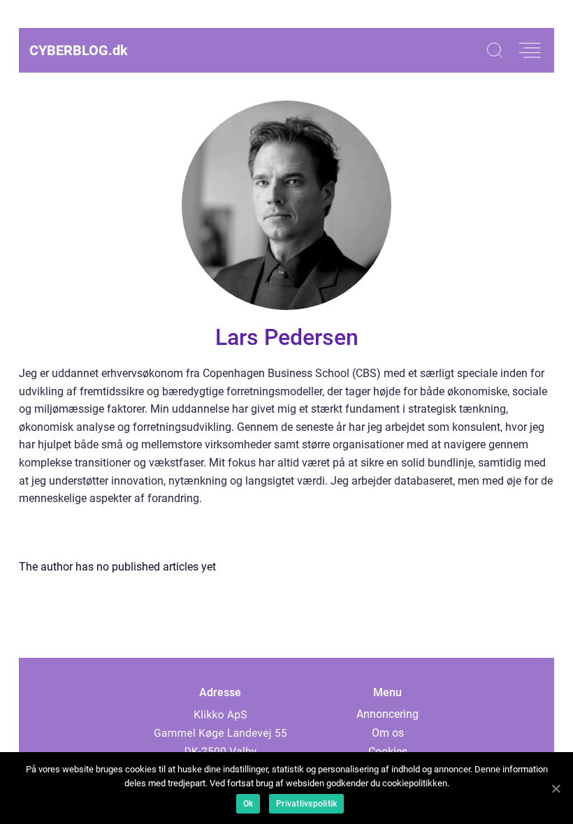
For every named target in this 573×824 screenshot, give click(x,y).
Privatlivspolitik (306, 804)
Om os (388, 733)
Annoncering (387, 714)
